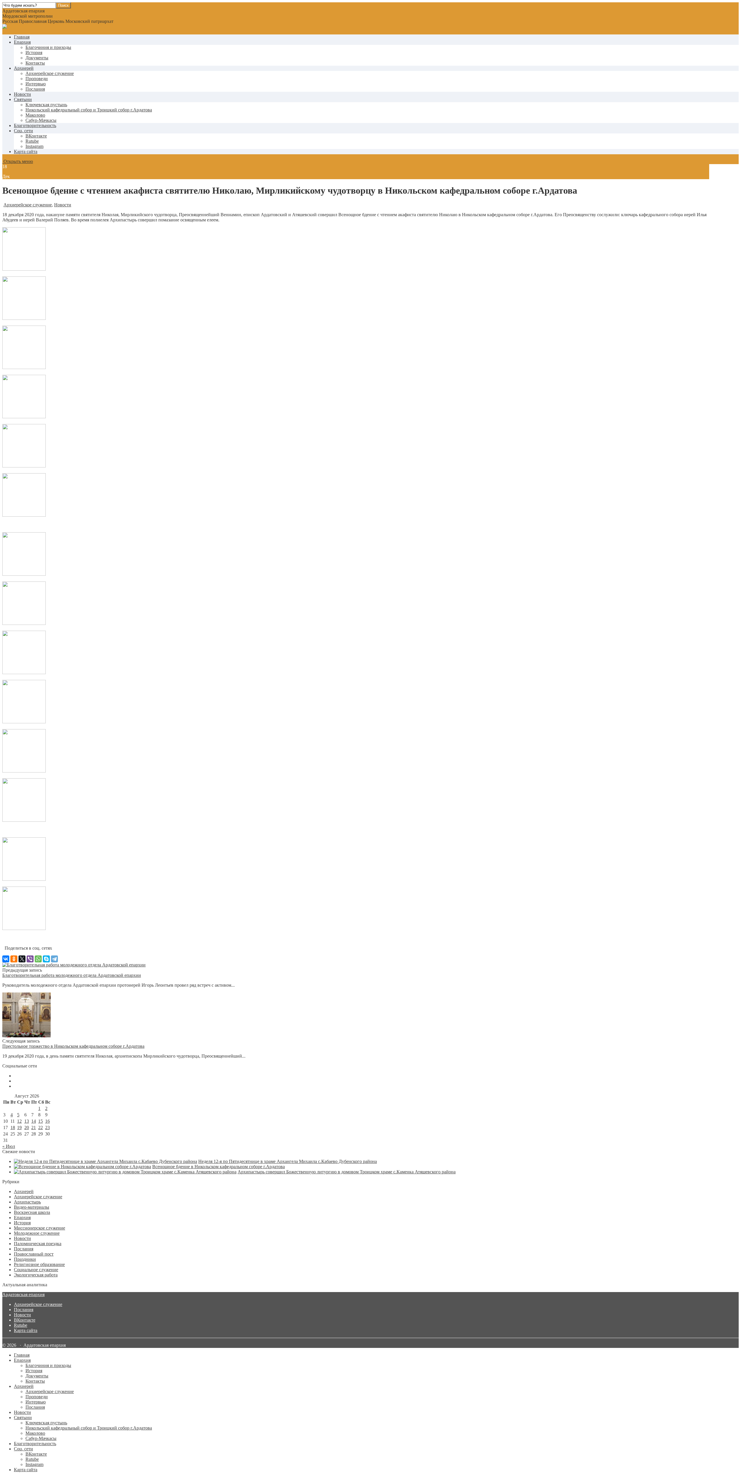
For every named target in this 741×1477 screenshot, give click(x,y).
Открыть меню (17, 161)
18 (12, 1127)
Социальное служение (36, 1269)
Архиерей (24, 68)
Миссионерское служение (39, 1227)
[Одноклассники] (13, 958)
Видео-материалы (31, 1207)
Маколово (35, 115)
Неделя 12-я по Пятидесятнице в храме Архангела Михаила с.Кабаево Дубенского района (287, 1161)
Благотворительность (35, 125)
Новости (22, 94)
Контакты (35, 62)
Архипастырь (27, 1201)
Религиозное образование (39, 1264)
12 (19, 1121)
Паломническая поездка (37, 1243)
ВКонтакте (24, 1320)
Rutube (20, 1325)
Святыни (23, 99)
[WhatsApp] (38, 958)
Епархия (22, 42)
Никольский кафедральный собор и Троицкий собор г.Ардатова (88, 109)
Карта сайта (25, 151)
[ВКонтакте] (5, 958)
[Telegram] (54, 958)
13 (26, 1121)
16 (47, 1121)
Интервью (35, 83)
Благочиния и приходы (48, 47)
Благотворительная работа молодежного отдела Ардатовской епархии (71, 975)
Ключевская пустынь (46, 104)
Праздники (25, 1259)
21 (33, 1127)
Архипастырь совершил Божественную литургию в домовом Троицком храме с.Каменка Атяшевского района (347, 1171)
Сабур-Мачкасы (40, 120)
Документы (36, 57)
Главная (22, 36)
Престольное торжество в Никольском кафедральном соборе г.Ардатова (73, 1046)
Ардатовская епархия (23, 1294)
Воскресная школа (32, 1212)
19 (19, 1127)
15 (40, 1121)
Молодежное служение (37, 1233)
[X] (22, 958)
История (33, 52)
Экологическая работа (36, 1274)
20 (26, 1127)
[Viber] (30, 958)
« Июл (8, 1146)
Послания (35, 89)
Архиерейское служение (49, 73)
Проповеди (36, 78)
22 (40, 1127)
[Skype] (46, 958)
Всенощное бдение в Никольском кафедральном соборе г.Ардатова (218, 1166)
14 (33, 1121)
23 (47, 1127)
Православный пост (34, 1254)
